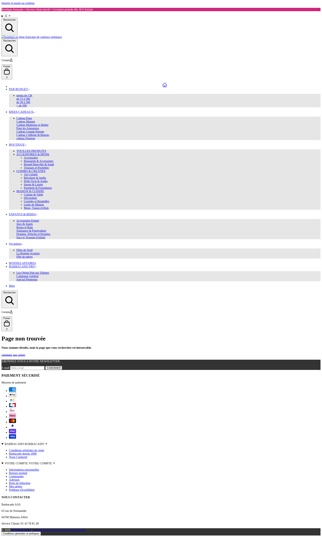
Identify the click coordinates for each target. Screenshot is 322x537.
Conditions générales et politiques (21, 533)
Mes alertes (15, 486)
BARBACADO (21, 529)
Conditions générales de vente (26, 450)
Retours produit (18, 473)
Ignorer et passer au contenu (17, 3)
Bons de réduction (19, 483)
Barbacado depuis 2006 (23, 453)
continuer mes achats (13, 355)
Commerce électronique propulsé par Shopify (59, 529)
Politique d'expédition (21, 489)
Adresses (14, 479)
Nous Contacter (18, 457)
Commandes (16, 476)
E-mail (5, 367)
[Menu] (161, 16)
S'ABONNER (54, 368)
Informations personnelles (24, 469)
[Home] (165, 85)
